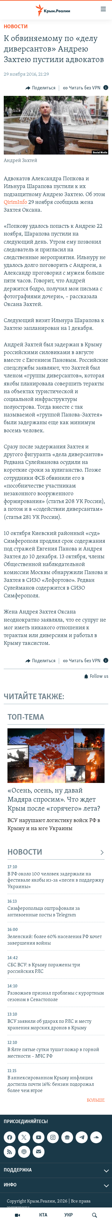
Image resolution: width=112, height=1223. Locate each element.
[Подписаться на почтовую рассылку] (38, 1152)
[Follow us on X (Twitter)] (24, 1137)
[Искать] (94, 1215)
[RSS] (10, 1152)
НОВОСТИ (24, 852)
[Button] (40, 88)
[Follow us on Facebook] (10, 1137)
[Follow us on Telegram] (81, 1137)
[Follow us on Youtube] (38, 1137)
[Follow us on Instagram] (53, 1137)
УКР (68, 1215)
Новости (16, 27)
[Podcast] (24, 1152)
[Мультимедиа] (17, 1215)
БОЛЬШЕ (96, 1100)
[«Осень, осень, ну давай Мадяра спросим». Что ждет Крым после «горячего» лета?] (56, 755)
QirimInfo (16, 202)
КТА (43, 1215)
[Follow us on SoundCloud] (96, 1137)
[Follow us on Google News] (67, 1137)
